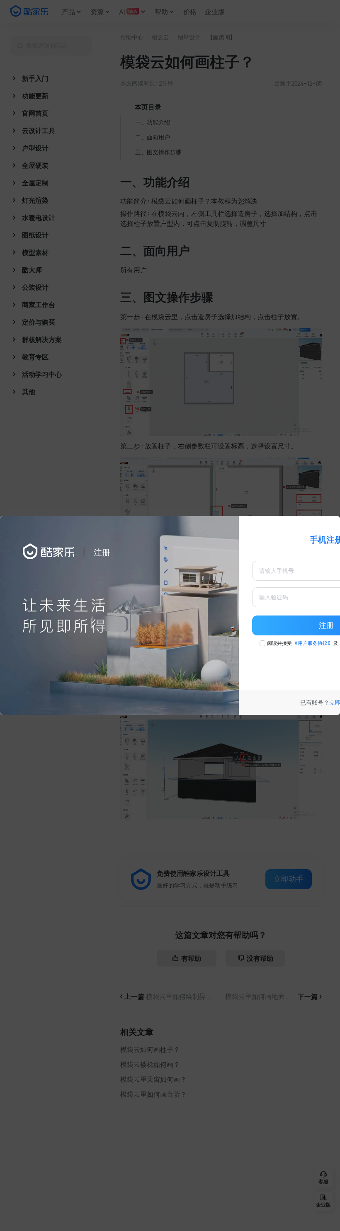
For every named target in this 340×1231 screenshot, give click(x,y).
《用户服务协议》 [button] (313, 643)
